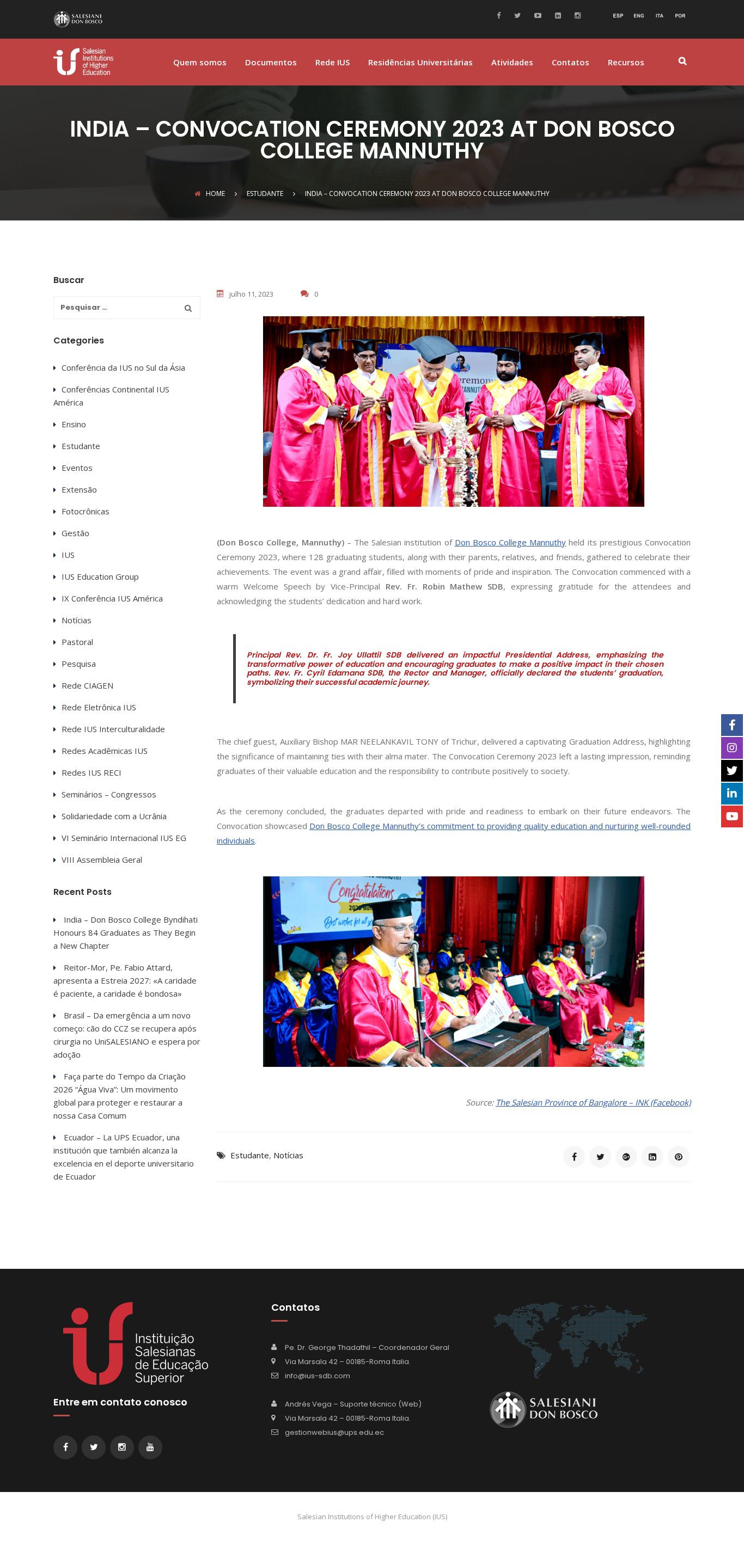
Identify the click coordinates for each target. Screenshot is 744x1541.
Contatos (570, 62)
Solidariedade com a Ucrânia (114, 816)
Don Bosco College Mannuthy (510, 542)
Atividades (512, 62)
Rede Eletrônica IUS (99, 707)
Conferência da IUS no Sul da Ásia (123, 367)
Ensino (74, 424)
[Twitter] (516, 14)
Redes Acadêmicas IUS (105, 750)
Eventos (77, 467)
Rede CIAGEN (87, 685)
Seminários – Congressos (109, 794)
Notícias (288, 1155)
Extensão (79, 489)
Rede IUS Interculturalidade (113, 728)
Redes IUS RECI (91, 772)
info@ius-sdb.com (317, 1376)
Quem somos (200, 62)
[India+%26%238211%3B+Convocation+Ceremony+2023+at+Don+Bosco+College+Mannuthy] (600, 1157)
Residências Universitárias (420, 62)
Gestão (75, 532)
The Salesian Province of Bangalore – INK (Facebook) (593, 1102)
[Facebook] (501, 14)
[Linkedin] (556, 14)
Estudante (249, 1155)
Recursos (626, 62)
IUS (68, 554)
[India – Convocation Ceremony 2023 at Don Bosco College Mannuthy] (574, 1157)
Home (215, 193)
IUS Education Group (100, 576)
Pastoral (77, 641)
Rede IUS (332, 62)
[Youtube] (536, 14)
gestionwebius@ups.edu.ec (334, 1432)
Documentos (271, 62)
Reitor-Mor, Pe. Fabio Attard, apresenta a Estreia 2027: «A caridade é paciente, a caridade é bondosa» (125, 980)
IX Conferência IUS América (112, 598)
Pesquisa (79, 663)
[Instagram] (576, 14)
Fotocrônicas (85, 511)
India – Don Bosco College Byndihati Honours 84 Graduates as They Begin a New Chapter (125, 932)
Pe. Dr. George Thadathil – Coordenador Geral (367, 1347)
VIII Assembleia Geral (102, 859)
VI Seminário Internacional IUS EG (124, 837)
